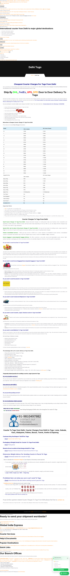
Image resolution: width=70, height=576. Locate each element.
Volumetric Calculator (32, 40)
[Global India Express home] (4, 3)
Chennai (27, 0)
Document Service (13, 9)
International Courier (4, 9)
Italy (10, 25)
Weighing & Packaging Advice (32, 541)
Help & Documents (4, 57)
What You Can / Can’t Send (11, 40)
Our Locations (16, 49)
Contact (1, 47)
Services (2, 6)
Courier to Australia (27, 545)
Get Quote (10, 50)
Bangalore (23, 0)
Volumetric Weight (18, 459)
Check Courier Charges (4, 37)
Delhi (8, 0)
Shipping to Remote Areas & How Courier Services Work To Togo (23, 450)
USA (1, 20)
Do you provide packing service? (11, 392)
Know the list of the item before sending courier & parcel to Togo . (27, 480)
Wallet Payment (11, 46)
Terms (1, 570)
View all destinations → (22, 25)
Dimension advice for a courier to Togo (19, 456)
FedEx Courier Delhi (20, 14)
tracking (9, 357)
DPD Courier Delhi (4, 14)
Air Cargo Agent (15, 11)
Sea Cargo (2, 11)
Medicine (40, 308)
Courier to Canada (19, 545)
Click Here (28, 347)
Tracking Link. (39, 380)
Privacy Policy (46, 549)
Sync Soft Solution (21, 571)
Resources (2, 41)
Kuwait (12, 22)
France (7, 25)
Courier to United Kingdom (11, 545)
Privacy (3, 570)
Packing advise (11, 444)
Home (32, 75)
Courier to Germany (41, 545)
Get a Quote (33, 15)
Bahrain (16, 22)
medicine (33, 325)
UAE (21, 20)
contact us (60, 500)
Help (1, 38)
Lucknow (18, 0)
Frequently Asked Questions (11, 43)
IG (1, 532)
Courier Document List (11, 541)
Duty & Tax (19, 43)
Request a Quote (3, 49)
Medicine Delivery (39, 9)
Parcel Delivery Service (22, 9)
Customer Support (10, 49)
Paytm (7, 46)
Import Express (30, 11)
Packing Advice (25, 40)
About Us (2, 4)
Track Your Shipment (4, 60)
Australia (17, 20)
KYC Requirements (3, 541)
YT (2, 532)
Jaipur (15, 0)
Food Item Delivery (31, 9)
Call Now (11, 60)
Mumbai (11, 0)
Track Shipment (23, 2)
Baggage (23, 265)
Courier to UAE (34, 545)
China (20, 22)
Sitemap (7, 570)
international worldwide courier (10, 388)
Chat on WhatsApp (61, 569)
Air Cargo (14, 536)
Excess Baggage (46, 9)
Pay (1, 44)
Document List (20, 40)
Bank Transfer (3, 46)
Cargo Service (8, 11)
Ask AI (1, 50)
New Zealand (15, 25)
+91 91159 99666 (4, 2)
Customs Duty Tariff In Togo (14, 438)
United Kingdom (7, 20)
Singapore (2, 22)
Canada (13, 20)
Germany (2, 25)
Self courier (43, 370)
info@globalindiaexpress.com (14, 2)
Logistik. (32, 511)
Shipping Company (23, 11)
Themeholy (44, 511)
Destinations (2, 17)
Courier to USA (3, 545)
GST (6, 208)
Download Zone (3, 43)
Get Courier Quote (11, 521)
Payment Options (32, 549)
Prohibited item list (8, 483)
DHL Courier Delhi (12, 14)
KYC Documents (3, 40)
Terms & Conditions (25, 43)
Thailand (7, 22)
